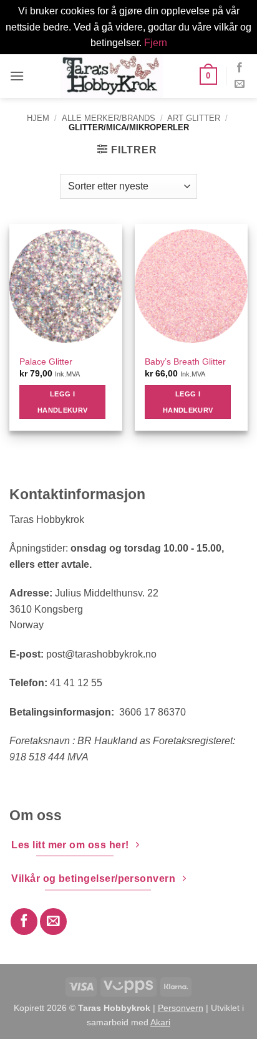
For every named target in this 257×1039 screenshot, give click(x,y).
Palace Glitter (45, 361)
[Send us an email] (240, 84)
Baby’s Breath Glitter (185, 361)
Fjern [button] (155, 42)
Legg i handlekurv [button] (62, 402)
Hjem (38, 118)
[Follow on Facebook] (240, 68)
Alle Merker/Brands (108, 118)
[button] (16, 75)
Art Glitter (193, 118)
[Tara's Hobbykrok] (112, 76)
